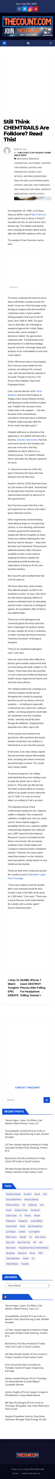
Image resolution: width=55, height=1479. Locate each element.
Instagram (23, 1221)
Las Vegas (10, 1232)
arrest (37, 1194)
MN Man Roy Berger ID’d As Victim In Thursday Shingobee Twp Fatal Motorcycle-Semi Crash (27, 1406)
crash (8, 1210)
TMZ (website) (12, 1258)
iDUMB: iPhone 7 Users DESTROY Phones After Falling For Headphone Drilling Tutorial (32, 988)
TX (33, 1258)
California (34, 163)
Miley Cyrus (11, 1237)
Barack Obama (31, 1199)
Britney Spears (12, 1205)
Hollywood (10, 1221)
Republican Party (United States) (33, 1248)
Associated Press (13, 1199)
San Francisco (39, 214)
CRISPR (31, 172)
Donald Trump (21, 1210)
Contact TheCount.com (30, 1473)
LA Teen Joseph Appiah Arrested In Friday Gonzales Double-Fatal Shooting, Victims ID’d (26, 1147)
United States (36, 194)
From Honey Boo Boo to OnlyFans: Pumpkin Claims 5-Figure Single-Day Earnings (24, 1368)
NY (34, 1242)
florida (28, 1215)
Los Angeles (34, 1232)
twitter (26, 1258)
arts (45, 1194)
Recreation (11, 1248)
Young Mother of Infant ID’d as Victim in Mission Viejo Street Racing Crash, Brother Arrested (27, 1134)
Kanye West (11, 1226)
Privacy (16, 1473)
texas (32, 1253)
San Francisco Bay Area (27, 189)
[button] (51, 43)
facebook (35, 1210)
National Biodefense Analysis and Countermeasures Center (31, 180)
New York (10, 1242)
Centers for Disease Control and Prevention (32, 167)
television (22, 1253)
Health (37, 1215)
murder (23, 1237)
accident (27, 1194)
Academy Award (13, 1194)
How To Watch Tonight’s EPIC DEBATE (13, 988)
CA (23, 1205)
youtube (25, 1264)
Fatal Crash (11, 1215)
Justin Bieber (36, 1221)
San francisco (42, 185)
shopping (10, 1253)
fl (20, 1215)
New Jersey (40, 1237)
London (22, 1232)
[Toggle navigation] (28, 43)
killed (22, 1226)
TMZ (40, 1253)
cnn (42, 1205)
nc (30, 1237)
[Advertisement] (27, 86)
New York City (24, 1242)
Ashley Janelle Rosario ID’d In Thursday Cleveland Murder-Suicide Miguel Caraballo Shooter (26, 1381)
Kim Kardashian (35, 1226)
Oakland (28, 185)
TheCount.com (17, 1296)
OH (40, 1242)
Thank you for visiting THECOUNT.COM (27, 1469)
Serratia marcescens (27, 440)
